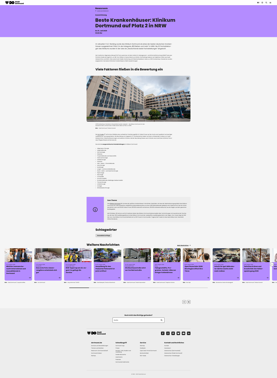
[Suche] (161, 320)
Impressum (167, 348)
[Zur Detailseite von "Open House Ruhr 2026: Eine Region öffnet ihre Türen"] (196, 264)
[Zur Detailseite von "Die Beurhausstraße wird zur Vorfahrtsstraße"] (137, 264)
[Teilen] (188, 302)
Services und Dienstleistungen (99, 345)
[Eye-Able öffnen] (262, 2)
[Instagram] (168, 333)
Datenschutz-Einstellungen (172, 355)
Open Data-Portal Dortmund (148, 350)
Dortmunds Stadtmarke (122, 362)
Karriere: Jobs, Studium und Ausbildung (123, 351)
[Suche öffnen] (266, 2)
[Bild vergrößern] (187, 78)
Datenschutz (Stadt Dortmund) (173, 353)
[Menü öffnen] (270, 2)
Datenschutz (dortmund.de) (172, 350)
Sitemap (142, 345)
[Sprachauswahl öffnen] (258, 2)
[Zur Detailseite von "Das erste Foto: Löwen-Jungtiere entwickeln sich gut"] (48, 264)
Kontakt (166, 345)
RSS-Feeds (143, 355)
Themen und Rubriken (97, 348)
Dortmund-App (120, 345)
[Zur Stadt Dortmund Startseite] (14, 2)
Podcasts (118, 359)
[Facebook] (162, 333)
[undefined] (272, 264)
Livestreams (119, 357)
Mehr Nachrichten (183, 245)
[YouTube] (183, 333)
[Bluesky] (178, 333)
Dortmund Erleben (96, 353)
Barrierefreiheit (144, 353)
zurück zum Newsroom (103, 11)
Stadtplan (143, 348)
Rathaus (93, 355)
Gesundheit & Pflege (103, 235)
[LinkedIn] (188, 333)
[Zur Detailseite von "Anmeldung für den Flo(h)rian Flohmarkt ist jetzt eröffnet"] (107, 264)
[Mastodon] (173, 333)
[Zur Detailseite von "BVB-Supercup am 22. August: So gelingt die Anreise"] (77, 264)
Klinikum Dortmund (115, 203)
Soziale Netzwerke (121, 354)
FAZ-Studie (101, 134)
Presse (117, 348)
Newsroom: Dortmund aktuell (99, 350)
